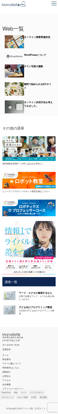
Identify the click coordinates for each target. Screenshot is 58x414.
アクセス (6, 380)
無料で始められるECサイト (37, 85)
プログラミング (7, 397)
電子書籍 (43, 397)
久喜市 (33, 397)
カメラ (23, 392)
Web (16, 392)
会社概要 (6, 384)
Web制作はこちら (10, 367)
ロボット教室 (22, 397)
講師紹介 (6, 371)
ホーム (5, 354)
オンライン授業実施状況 (37, 37)
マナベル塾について (11, 363)
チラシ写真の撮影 (33, 66)
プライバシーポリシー (12, 388)
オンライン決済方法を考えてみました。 (38, 103)
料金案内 (6, 359)
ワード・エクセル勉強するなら (35, 292)
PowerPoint (6, 392)
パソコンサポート (37, 392)
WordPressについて (35, 54)
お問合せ (6, 375)
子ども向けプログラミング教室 (35, 307)
